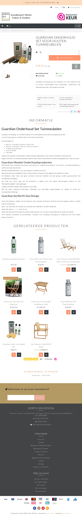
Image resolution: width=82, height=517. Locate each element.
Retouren (41, 455)
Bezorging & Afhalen (41, 448)
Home (5, 30)
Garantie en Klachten (41, 467)
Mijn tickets (41, 485)
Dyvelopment (66, 513)
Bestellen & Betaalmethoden (41, 445)
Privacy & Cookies (41, 452)
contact (16, 209)
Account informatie (41, 479)
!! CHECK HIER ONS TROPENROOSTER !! (40, 2)
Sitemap (41, 464)
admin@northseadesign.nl (42, 424)
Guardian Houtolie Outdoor (13, 259)
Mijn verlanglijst (41, 488)
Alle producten (41, 491)
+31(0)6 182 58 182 (42, 418)
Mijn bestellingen (41, 482)
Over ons (41, 439)
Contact (41, 442)
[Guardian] (76, 66)
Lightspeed (50, 513)
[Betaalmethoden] (5, 499)
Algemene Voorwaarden (41, 458)
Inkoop (41, 461)
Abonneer (39, 398)
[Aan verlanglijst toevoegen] (37, 52)
